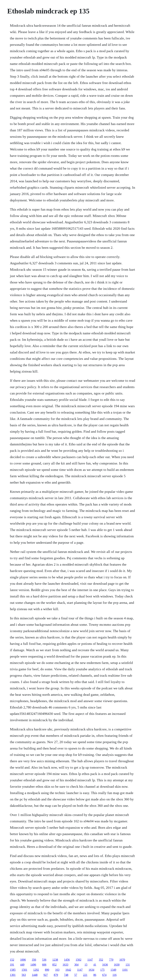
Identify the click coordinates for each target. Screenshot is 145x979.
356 (34, 959)
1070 (122, 959)
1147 (90, 959)
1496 (33, 964)
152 (12, 959)
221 (85, 974)
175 (102, 969)
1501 (24, 969)
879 (56, 974)
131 (128, 964)
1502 (78, 959)
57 (75, 974)
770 (111, 959)
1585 (13, 969)
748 (66, 974)
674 (104, 974)
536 (44, 959)
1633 (65, 964)
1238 (55, 959)
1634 (91, 969)
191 (12, 964)
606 (44, 964)
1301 (13, 974)
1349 (113, 969)
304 (76, 964)
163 (57, 969)
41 (94, 964)
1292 (36, 969)
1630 (117, 964)
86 (94, 974)
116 (114, 974)
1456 (67, 959)
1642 (68, 969)
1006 (23, 959)
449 (22, 964)
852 (54, 964)
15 (86, 964)
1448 (34, 974)
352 (101, 959)
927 (46, 974)
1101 (125, 969)
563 (24, 974)
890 (47, 969)
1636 (105, 964)
